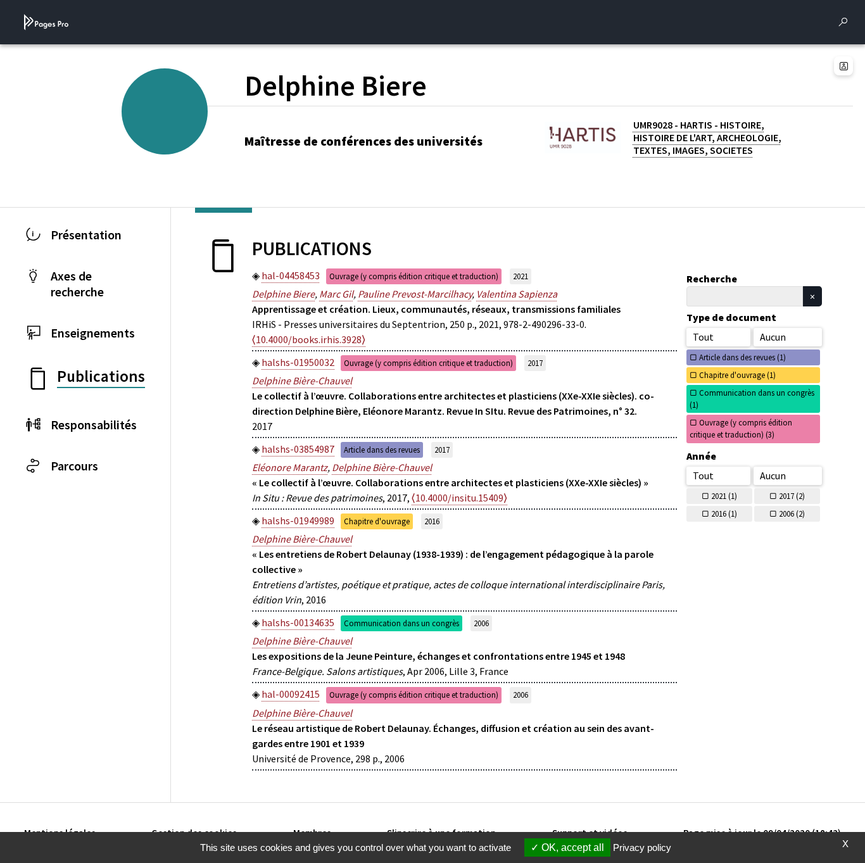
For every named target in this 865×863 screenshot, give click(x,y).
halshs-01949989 (298, 520)
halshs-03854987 (298, 449)
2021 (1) (724, 496)
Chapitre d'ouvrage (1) (737, 375)
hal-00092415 (291, 694)
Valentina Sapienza (516, 293)
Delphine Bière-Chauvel (302, 380)
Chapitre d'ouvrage (377, 521)
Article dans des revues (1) (742, 357)
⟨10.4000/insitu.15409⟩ (459, 497)
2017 (535, 363)
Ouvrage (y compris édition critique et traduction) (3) (741, 428)
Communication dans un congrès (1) (752, 398)
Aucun (773, 337)
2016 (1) (724, 513)
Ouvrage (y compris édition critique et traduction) (413, 276)
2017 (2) (792, 496)
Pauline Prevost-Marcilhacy (415, 293)
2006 (481, 623)
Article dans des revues (382, 449)
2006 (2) (792, 513)
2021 (520, 276)
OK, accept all (571, 847)
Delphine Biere (283, 293)
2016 (431, 521)
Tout (703, 337)
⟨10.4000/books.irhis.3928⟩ (308, 339)
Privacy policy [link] (642, 847)
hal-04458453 (291, 275)
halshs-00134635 (298, 622)
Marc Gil (336, 293)
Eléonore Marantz (289, 467)
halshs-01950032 (298, 362)
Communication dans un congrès (401, 623)
